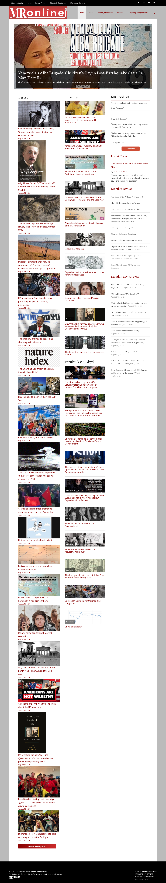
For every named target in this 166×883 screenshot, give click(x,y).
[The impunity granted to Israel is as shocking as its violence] (39, 323)
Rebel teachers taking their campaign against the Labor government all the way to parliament (36, 802)
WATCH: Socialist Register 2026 (124, 352)
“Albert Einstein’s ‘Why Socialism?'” (125, 294)
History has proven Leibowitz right (35, 540)
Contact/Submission (105, 12)
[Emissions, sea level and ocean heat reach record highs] (39, 554)
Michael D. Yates (120, 171)
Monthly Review (121, 189)
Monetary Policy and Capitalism (123, 234)
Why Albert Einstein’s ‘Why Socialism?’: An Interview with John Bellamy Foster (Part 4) (36, 186)
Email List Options (119, 119)
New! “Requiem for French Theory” (125, 330)
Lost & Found (119, 156)
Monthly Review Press (36, 3)
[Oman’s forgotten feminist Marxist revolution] (39, 618)
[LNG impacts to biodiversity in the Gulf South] (39, 386)
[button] (83, 56)
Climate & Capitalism (58, 3)
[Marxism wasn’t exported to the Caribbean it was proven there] (39, 585)
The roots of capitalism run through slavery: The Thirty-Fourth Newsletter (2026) (36, 227)
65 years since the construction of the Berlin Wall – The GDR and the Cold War (36, 671)
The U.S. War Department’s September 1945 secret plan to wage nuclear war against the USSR (37, 476)
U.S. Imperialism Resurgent (122, 228)
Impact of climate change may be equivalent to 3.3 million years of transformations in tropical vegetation (37, 265)
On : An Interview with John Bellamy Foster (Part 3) (36, 758)
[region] (83, 56)
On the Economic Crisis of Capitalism (125, 209)
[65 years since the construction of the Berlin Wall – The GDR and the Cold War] (39, 653)
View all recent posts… (37, 846)
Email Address (117, 108)
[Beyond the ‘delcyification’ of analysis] (39, 420)
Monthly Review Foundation (146, 871)
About (90, 12)
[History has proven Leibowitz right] (39, 527)
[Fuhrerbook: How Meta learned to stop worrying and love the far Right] (39, 821)
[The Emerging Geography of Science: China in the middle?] (39, 357)
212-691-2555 (143, 879)
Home (81, 12)
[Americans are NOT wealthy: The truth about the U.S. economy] (39, 690)
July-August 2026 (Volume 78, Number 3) (127, 197)
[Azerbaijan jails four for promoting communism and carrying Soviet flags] (39, 495)
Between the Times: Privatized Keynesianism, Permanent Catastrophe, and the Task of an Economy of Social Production (129, 218)
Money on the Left (77, 3)
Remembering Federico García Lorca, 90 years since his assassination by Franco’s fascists (36, 132)
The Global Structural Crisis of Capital (125, 203)
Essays (138, 12)
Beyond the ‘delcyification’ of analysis (36, 437)
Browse (120, 12)
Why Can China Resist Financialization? (126, 240)
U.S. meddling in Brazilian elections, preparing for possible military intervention (35, 301)
